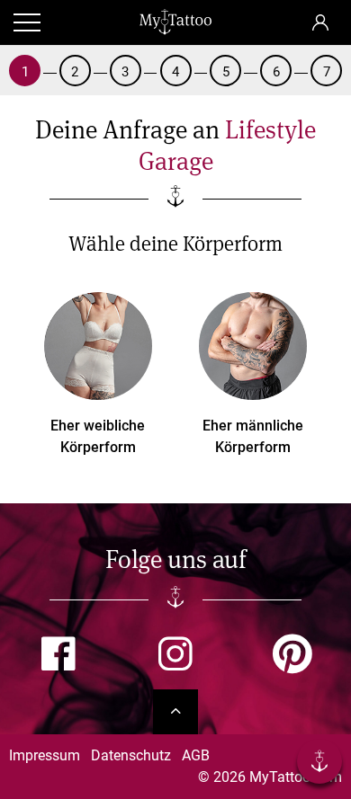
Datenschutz (131, 755)
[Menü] (319, 764)
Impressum (44, 755)
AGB (196, 755)
